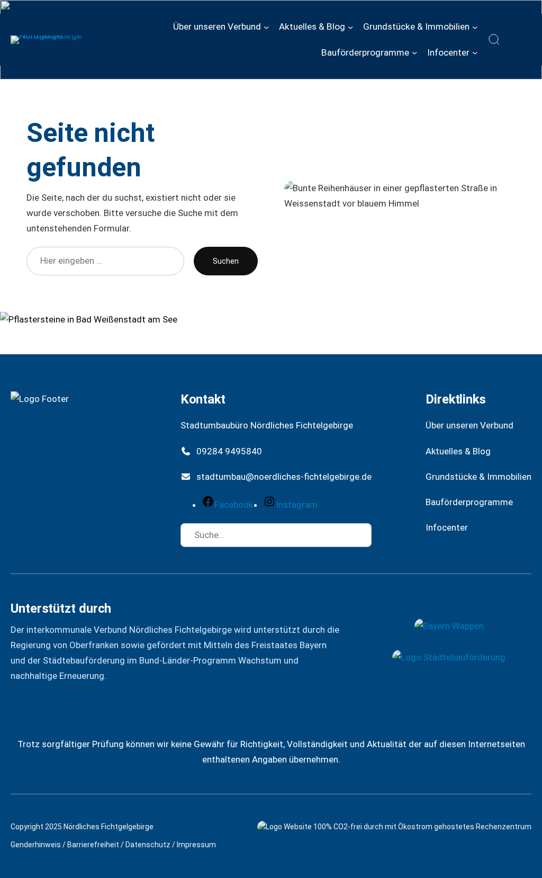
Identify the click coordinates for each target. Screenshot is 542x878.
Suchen (226, 261)
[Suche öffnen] (494, 39)
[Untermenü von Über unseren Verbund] (266, 26)
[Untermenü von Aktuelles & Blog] (350, 26)
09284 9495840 (229, 451)
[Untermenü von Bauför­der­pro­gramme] (414, 52)
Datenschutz (147, 844)
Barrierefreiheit (93, 844)
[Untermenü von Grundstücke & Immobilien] (474, 26)
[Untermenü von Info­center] (474, 52)
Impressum (196, 844)
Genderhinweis (36, 844)
